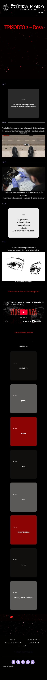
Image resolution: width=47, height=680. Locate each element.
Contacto (23, 646)
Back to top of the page (24, 652)
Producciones (34, 640)
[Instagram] (23, 662)
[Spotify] (18, 662)
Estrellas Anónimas (12, 643)
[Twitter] (33, 662)
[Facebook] (13, 662)
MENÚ (40, 12)
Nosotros (34, 643)
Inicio (12, 640)
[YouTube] (28, 662)
